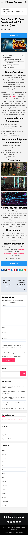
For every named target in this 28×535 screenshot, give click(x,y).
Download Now (14, 35)
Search (4, 368)
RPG (3, 477)
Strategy (4, 493)
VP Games (13, 96)
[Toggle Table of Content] (22, 55)
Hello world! (20, 419)
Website (4, 338)
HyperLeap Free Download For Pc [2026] (13, 408)
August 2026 (5, 431)
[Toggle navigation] (2, 2)
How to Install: (8, 65)
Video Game (5, 501)
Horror (3, 466)
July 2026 (4, 435)
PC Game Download (13, 2)
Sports (3, 489)
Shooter (4, 481)
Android (21, 532)
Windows (4, 505)
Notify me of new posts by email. (12, 356)
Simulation (4, 485)
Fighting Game (6, 458)
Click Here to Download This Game (14, 253)
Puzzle (4, 470)
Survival (4, 497)
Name (4, 327)
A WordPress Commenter (8, 419)
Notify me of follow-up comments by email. (13, 353)
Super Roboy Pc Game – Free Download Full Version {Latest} (14, 22)
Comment (5, 305)
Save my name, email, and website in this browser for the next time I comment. (13, 346)
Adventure (4, 454)
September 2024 (6, 439)
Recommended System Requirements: (14, 61)
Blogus (22, 527)
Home (3, 462)
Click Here (21, 249)
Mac (17, 532)
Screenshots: (10, 62)
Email (4, 333)
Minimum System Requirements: (13, 59)
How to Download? (9, 67)
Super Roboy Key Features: (13, 64)
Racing (3, 473)
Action (3, 450)
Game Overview (7, 57)
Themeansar (14, 529)
